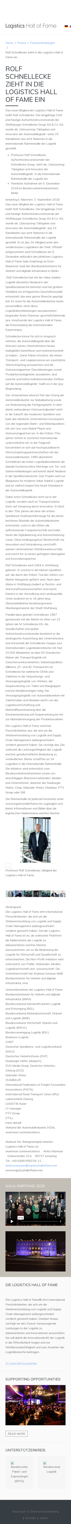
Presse (21, 43)
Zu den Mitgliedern (21, 1363)
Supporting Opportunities (32, 1379)
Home (9, 43)
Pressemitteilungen (42, 43)
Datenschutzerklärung (44, 1511)
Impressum (19, 1511)
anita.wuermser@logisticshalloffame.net (31, 1165)
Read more (16, 1434)
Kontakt (30, 1518)
